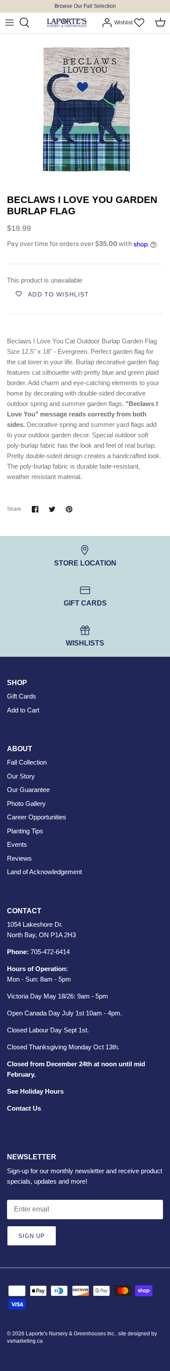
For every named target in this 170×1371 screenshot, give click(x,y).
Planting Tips (25, 831)
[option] (85, 111)
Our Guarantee (28, 789)
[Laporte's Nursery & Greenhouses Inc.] (66, 23)
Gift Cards (21, 696)
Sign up (31, 1236)
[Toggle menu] (9, 22)
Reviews (19, 858)
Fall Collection (27, 762)
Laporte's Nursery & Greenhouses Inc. (71, 1334)
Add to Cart (23, 710)
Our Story (21, 776)
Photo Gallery (26, 803)
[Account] (104, 22)
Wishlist (123, 23)
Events (17, 844)
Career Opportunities (36, 817)
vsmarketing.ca (25, 1341)
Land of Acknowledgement (44, 871)
